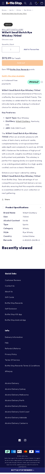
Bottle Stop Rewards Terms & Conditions (22, 366)
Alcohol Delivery (12, 383)
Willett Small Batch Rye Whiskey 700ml (14, 13)
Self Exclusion (11, 309)
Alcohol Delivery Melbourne (17, 395)
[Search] (25, 3)
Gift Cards (9, 297)
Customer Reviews (13, 280)
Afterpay (9, 371)
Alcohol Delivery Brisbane (16, 406)
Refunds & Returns (13, 348)
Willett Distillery (12, 29)
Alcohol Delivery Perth (14, 400)
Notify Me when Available (13, 76)
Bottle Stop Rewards (19, 69)
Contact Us (10, 286)
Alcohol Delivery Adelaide (16, 417)
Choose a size (7, 39)
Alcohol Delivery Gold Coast (17, 412)
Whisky (18, 10)
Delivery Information (14, 337)
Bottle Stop (25, 456)
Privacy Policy (11, 354)
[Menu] (3, 3)
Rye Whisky (27, 10)
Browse (4, 10)
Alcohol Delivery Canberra (16, 423)
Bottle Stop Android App (15, 320)
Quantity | (6, 44)
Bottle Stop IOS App (13, 314)
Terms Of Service (12, 360)
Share (7, 199)
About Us (9, 291)
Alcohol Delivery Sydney (15, 389)
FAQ (6, 343)
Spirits (11, 10)
